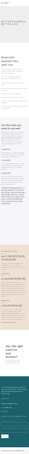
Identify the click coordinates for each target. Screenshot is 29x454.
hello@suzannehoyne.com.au (9, 403)
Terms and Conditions (8, 322)
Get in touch (12, 362)
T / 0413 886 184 (6, 407)
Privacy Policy (4, 411)
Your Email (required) (6, 427)
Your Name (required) (7, 421)
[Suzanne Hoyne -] (5, 3)
